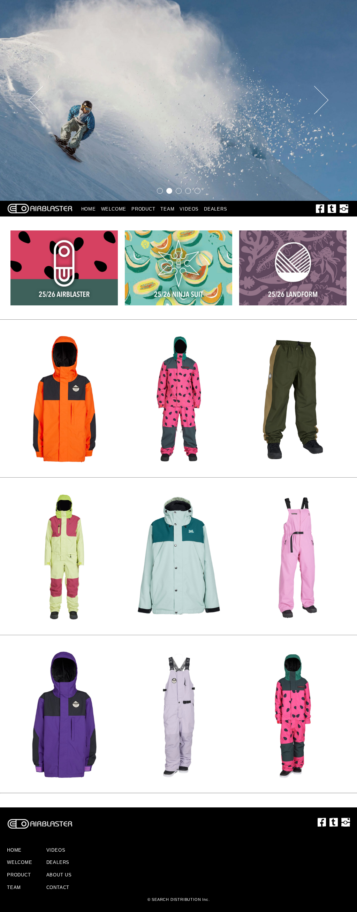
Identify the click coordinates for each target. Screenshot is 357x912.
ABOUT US (59, 874)
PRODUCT (143, 209)
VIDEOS (189, 209)
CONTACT (58, 887)
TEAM (167, 209)
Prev (36, 100)
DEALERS (215, 209)
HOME (88, 209)
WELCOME (114, 209)
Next (321, 100)
